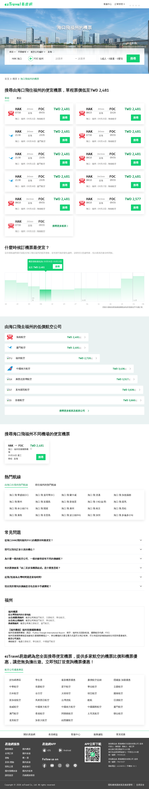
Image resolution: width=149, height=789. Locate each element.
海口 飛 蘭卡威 (69, 494)
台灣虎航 (66, 700)
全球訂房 (9, 753)
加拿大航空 (41, 720)
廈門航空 (40, 617)
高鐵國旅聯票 (28, 775)
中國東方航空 (42, 706)
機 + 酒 (25, 757)
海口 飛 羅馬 (120, 501)
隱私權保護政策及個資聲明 (120, 784)
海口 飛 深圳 (94, 515)
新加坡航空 (15, 700)
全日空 (38, 693)
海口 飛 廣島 (15, 515)
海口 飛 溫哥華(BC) (44, 494)
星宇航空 (66, 686)
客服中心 (108, 4)
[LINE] (75, 765)
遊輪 (7, 757)
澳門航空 (14, 713)
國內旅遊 (26, 762)
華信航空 (60, 617)
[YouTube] (52, 765)
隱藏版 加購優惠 (122, 679)
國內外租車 (27, 771)
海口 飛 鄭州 (15, 501)
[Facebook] (44, 765)
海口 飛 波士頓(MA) (71, 515)
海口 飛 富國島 (42, 501)
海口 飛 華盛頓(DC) (19, 494)
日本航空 (14, 693)
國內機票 (26, 749)
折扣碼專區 (15, 679)
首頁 (7, 78)
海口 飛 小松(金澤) (97, 501)
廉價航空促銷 (95, 679)
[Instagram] (60, 765)
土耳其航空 (93, 713)
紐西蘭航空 (67, 720)
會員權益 (53, 734)
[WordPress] (67, 765)
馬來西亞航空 (42, 700)
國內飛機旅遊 (11, 771)
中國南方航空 (68, 706)
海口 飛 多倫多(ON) (123, 515)
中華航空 (14, 686)
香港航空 (40, 713)
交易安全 (140, 784)
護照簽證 (9, 775)
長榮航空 (40, 686)
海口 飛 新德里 (69, 501)
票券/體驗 (9, 762)
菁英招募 (120, 734)
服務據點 (98, 734)
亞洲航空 (118, 700)
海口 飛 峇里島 (42, 515)
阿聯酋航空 (67, 713)
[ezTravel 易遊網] (18, 4)
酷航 (90, 700)
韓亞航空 (92, 693)
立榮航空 (50, 617)
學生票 (38, 679)
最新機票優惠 (68, 679)
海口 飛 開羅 (41, 508)
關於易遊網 (29, 734)
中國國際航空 (95, 706)
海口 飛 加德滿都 (122, 494)
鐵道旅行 (26, 766)
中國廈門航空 (49, 641)
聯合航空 (118, 713)
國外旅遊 (26, 753)
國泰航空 (118, 693)
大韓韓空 (66, 693)
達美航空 (14, 720)
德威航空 (14, 706)
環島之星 (9, 766)
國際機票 (9, 749)
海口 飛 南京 (94, 508)
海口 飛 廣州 (67, 508)
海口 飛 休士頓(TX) (18, 508)
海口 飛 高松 (120, 508)
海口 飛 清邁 (94, 494)
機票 (15, 78)
